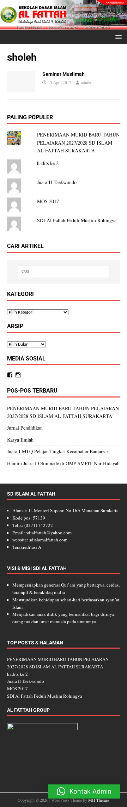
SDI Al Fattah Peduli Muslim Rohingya (76, 220)
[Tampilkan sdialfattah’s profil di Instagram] (18, 375)
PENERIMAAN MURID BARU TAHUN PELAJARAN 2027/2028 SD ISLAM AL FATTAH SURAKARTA (78, 142)
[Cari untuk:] (63, 272)
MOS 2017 (48, 201)
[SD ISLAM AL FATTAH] (63, 25)
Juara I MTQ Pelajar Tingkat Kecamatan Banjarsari (58, 451)
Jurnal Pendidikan (25, 427)
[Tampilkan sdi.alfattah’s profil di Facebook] (10, 375)
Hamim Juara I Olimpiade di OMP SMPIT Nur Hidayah (63, 463)
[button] (117, 36)
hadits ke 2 (48, 163)
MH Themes (98, 800)
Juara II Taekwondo (57, 182)
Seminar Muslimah (63, 74)
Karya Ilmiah (20, 439)
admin (86, 82)
